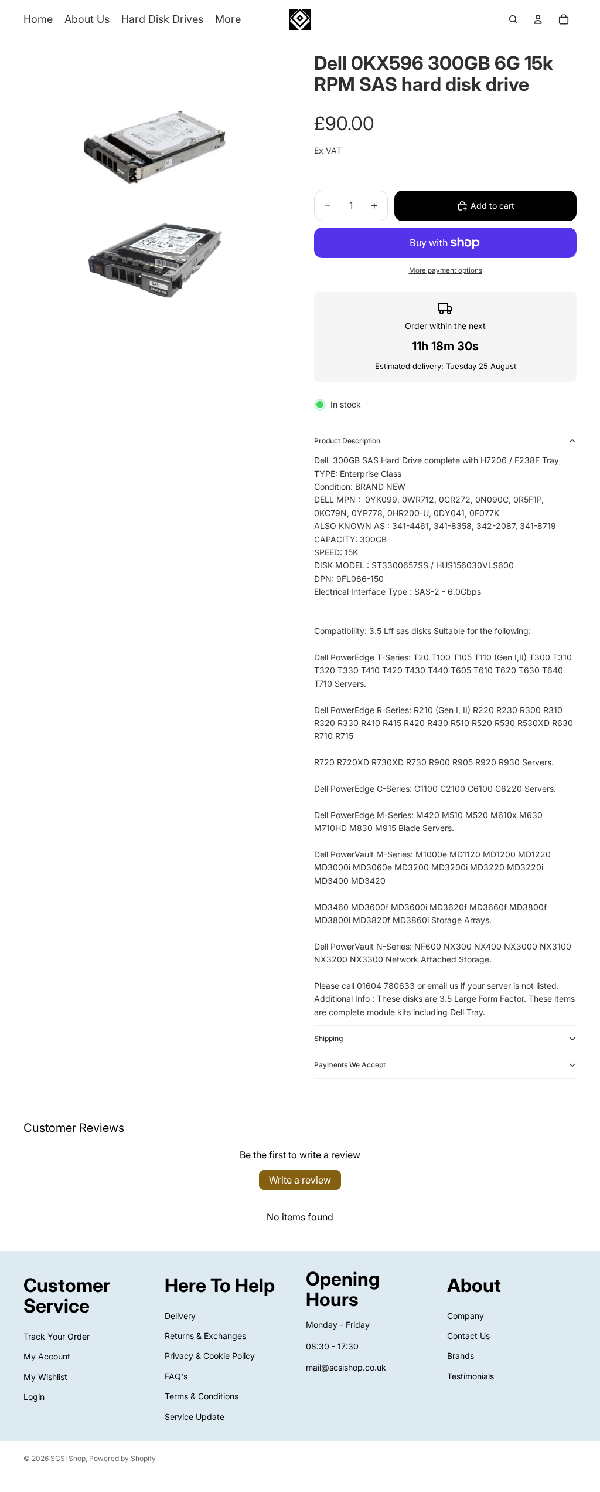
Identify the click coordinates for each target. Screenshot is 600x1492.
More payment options (445, 270)
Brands (460, 1356)
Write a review (300, 1180)
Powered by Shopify (122, 1458)
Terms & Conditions (201, 1396)
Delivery (180, 1316)
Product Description (347, 440)
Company (465, 1316)
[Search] (513, 19)
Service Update (194, 1417)
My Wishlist (45, 1377)
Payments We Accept (350, 1064)
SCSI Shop (68, 1458)
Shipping (328, 1038)
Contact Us (468, 1336)
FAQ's (176, 1376)
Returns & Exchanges (205, 1336)
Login (34, 1397)
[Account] (538, 19)
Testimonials (470, 1376)
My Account (46, 1356)
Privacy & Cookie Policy (210, 1356)
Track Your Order (56, 1336)
